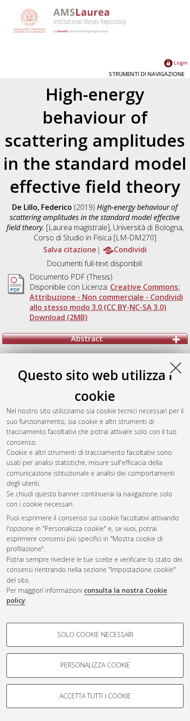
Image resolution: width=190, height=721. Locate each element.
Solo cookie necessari (95, 634)
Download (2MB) (59, 317)
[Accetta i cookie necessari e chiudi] (175, 367)
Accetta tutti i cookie (95, 695)
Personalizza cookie (95, 665)
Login (180, 62)
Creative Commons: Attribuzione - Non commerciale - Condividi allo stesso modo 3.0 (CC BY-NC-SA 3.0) (106, 297)
